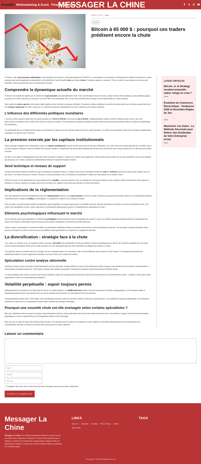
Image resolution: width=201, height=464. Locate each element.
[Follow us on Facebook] (184, 4)
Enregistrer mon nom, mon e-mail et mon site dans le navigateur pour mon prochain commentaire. (43, 386)
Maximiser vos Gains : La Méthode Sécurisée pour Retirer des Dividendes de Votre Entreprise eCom (179, 132)
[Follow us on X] (189, 4)
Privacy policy (105, 424)
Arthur (166, 96)
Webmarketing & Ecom (32, 4)
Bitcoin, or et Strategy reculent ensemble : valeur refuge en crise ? (178, 89)
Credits (115, 424)
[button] (132, 4)
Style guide (76, 428)
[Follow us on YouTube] (198, 4)
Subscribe (84, 424)
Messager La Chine (101, 4)
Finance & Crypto (63, 4)
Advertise (94, 424)
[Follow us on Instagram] (193, 4)
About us (75, 424)
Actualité (7, 4)
